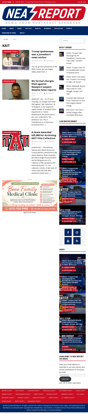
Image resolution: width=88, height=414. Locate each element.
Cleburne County (33, 390)
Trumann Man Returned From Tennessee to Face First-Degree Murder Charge (71, 153)
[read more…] (42, 72)
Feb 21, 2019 (38, 61)
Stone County (6, 401)
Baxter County (7, 390)
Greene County (7, 394)
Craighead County (49, 390)
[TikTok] (77, 240)
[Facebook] (68, 232)
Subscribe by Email (9, 33)
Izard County (38, 394)
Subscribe (65, 379)
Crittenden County (65, 390)
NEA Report (50, 93)
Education (58, 28)
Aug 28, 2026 (68, 201)
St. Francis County (68, 398)
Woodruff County (34, 401)
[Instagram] (77, 232)
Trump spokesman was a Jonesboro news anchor (43, 54)
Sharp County (53, 398)
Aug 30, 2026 (68, 142)
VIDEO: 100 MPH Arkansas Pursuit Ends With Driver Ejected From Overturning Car (72, 341)
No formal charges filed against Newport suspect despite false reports (44, 85)
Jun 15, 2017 (38, 93)
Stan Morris (50, 61)
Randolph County (39, 398)
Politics (28, 28)
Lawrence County (67, 394)
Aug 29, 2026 (68, 162)
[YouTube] (68, 240)
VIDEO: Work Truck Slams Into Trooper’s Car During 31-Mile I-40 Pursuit (75, 79)
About (22, 33)
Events (69, 28)
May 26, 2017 (38, 141)
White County (19, 401)
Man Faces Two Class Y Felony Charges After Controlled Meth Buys (75, 112)
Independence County (23, 394)
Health (38, 28)
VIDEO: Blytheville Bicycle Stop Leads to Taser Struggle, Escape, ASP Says (72, 214)
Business (47, 28)
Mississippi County (8, 398)
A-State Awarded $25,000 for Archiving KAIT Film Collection (44, 135)
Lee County (80, 394)
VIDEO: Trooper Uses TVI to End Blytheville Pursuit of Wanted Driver (75, 70)
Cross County (80, 390)
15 (75, 181)
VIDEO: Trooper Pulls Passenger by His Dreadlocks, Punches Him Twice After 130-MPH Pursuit (75, 58)
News (12, 28)
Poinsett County (23, 398)
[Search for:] (72, 41)
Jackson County (52, 394)
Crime (19, 28)
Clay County (19, 390)
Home (4, 28)
